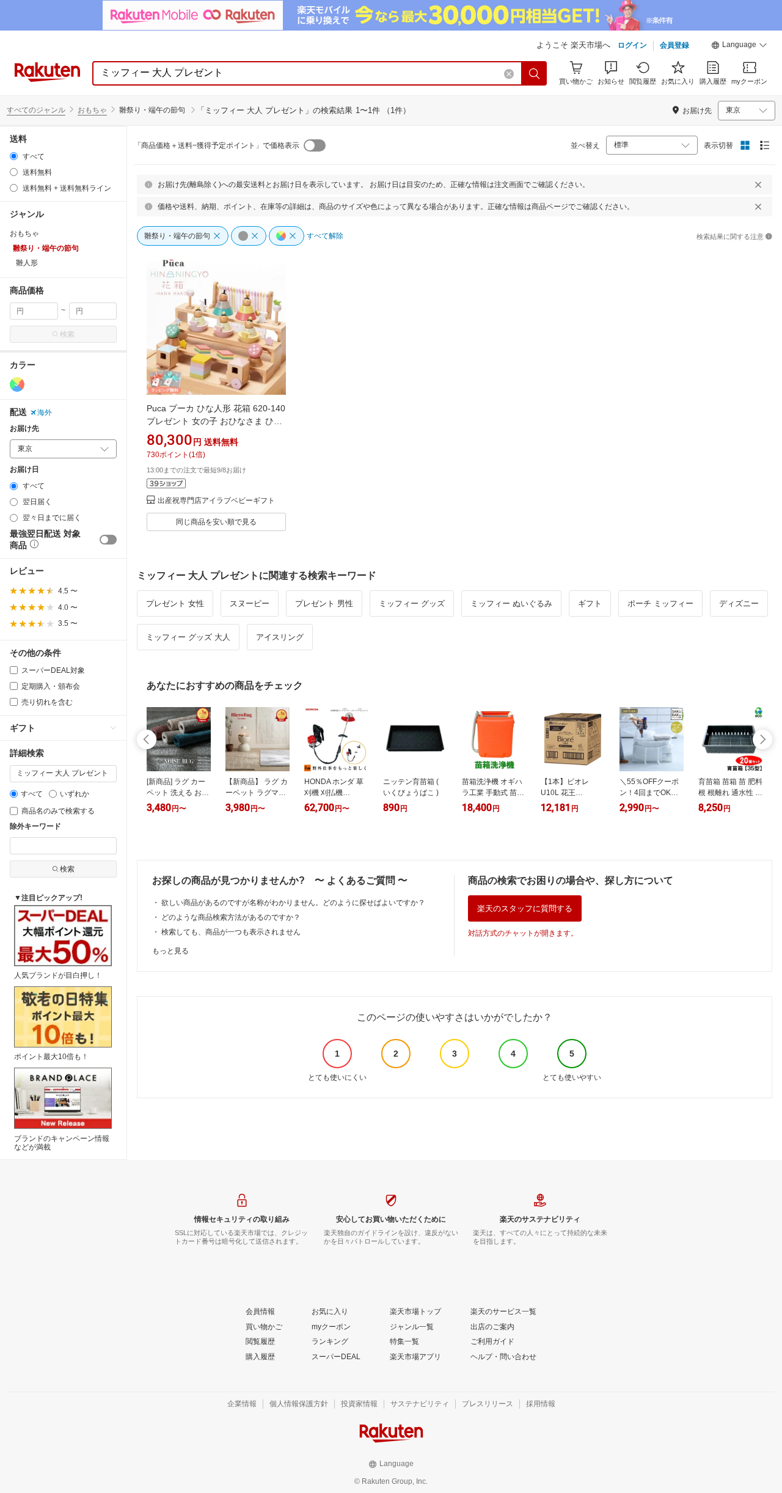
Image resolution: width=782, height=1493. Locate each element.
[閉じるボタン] (758, 184)
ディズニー (739, 603)
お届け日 (24, 470)
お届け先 (24, 429)
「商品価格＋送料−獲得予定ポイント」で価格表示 (216, 145)
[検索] (534, 73)
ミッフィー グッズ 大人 (188, 637)
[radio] (14, 156)
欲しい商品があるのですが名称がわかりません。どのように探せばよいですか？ (293, 902)
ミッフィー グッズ (412, 603)
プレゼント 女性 (175, 603)
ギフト (590, 603)
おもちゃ (92, 110)
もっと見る (170, 951)
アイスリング (280, 637)
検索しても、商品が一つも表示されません (231, 932)
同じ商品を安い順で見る (216, 522)
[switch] (108, 540)
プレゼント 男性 (324, 603)
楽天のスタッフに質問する (524, 908)
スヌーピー (249, 603)
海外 (44, 412)
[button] (739, 46)
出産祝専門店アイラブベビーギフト (216, 501)
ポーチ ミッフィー (660, 603)
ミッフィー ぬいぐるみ (511, 603)
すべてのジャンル (36, 110)
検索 (67, 334)
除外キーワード (35, 827)
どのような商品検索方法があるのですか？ (231, 917)
